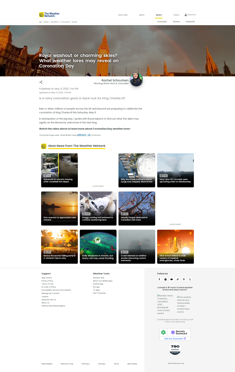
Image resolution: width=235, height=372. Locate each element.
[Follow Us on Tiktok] (178, 280)
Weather (54, 22)
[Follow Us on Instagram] (165, 280)
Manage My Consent (50, 293)
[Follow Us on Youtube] (172, 280)
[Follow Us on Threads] (184, 280)
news (46, 22)
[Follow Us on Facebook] (159, 280)
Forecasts (65, 22)
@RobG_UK (84, 135)
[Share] (41, 82)
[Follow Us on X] (190, 280)
